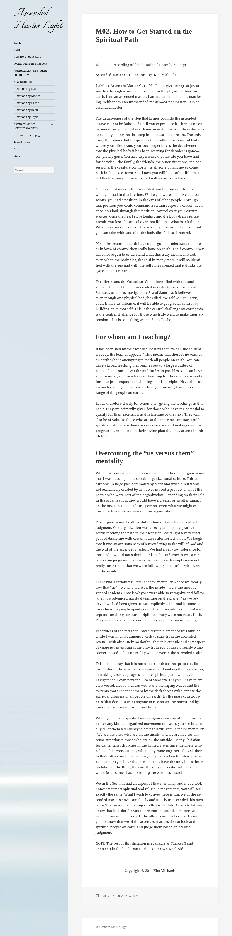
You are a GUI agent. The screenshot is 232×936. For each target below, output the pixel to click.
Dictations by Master (27, 96)
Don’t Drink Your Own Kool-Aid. (157, 848)
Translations (22, 142)
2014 (124, 895)
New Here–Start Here (27, 57)
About (17, 149)
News (17, 49)
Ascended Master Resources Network (26, 126)
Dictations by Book (26, 110)
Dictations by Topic (26, 117)
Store (17, 156)
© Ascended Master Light (111, 927)
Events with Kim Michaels (30, 64)
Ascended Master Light (38, 19)
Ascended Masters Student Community (30, 73)
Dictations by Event (26, 103)
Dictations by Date (25, 89)
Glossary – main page (27, 135)
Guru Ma (134, 895)
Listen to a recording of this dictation (126, 64)
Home (17, 42)
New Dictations (23, 82)
